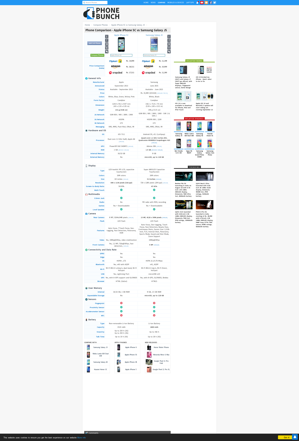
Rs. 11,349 (162, 61)
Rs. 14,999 (130, 61)
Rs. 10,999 (162, 66)
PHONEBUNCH (108, 13)
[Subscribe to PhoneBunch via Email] (206, 3)
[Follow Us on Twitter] (215, 3)
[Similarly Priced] (162, 93)
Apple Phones (121, 342)
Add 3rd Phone (94, 43)
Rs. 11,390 (162, 72)
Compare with (90, 342)
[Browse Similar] (123, 150)
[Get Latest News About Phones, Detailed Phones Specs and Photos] (89, 13)
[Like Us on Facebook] (210, 3)
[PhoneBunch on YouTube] (202, 3)
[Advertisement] (174, 13)
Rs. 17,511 (130, 72)
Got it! (287, 437)
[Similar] (121, 141)
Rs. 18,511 (130, 66)
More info (81, 437)
